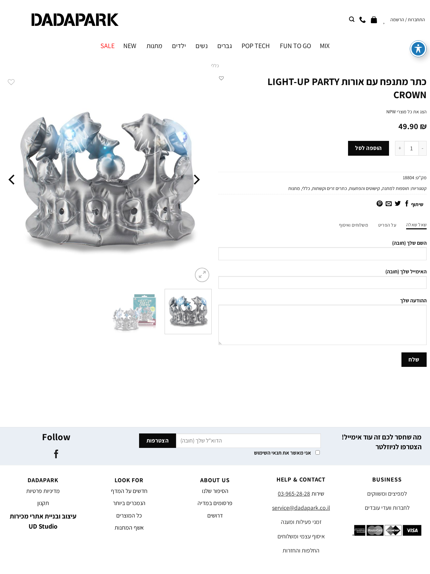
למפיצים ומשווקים (387, 493)
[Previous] (195, 179)
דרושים (215, 515)
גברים (224, 45)
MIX (325, 45)
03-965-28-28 (294, 493)
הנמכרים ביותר (129, 503)
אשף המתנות (129, 527)
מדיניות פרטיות (43, 491)
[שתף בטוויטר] (398, 204)
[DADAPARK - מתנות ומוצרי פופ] (75, 19)
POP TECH (256, 45)
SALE (107, 45)
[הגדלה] (202, 275)
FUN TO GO (295, 45)
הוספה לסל (368, 148)
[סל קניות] (374, 19)
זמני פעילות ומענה (301, 522)
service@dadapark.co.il (301, 507)
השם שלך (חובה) (409, 242)
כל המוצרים (129, 515)
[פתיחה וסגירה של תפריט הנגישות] (418, 49)
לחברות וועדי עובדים (387, 507)
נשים (202, 45)
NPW (391, 112)
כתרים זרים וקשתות (329, 188)
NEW (129, 45)
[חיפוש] (351, 19)
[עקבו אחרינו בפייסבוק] (56, 454)
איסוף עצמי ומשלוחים (301, 536)
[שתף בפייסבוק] (407, 204)
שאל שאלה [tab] (416, 225)
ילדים (179, 45)
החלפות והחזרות (301, 550)
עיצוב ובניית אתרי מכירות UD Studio (43, 521)
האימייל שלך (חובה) (406, 271)
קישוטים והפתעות (364, 188)
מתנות (154, 45)
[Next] (12, 179)
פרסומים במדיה (215, 503)
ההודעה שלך (413, 300)
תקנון (43, 503)
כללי (215, 66)
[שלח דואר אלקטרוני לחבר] (389, 204)
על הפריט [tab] (387, 225)
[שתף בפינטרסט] (380, 204)
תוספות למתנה (395, 188)
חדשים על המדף (129, 491)
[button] (221, 78)
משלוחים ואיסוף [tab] (353, 225)
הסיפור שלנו (215, 491)
